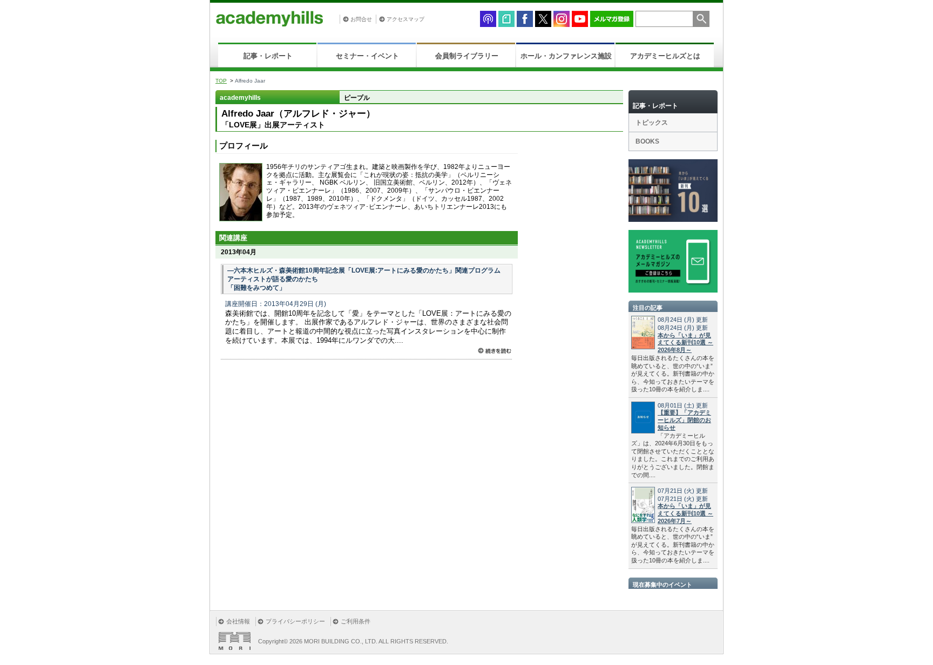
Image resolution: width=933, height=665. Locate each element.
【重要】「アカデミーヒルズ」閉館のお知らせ (684, 420)
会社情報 (238, 621)
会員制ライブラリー (466, 56)
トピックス (651, 122)
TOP (221, 81)
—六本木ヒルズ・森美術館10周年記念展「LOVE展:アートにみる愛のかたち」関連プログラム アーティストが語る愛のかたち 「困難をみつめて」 (364, 279)
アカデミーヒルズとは (665, 56)
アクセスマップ (405, 19)
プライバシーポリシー (295, 621)
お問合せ (361, 19)
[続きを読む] (494, 351)
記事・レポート (268, 56)
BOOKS (647, 141)
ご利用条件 (355, 621)
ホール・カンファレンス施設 (566, 56)
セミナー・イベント (367, 56)
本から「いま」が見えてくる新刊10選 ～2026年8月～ (685, 343)
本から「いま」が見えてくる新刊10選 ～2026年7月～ (685, 513)
